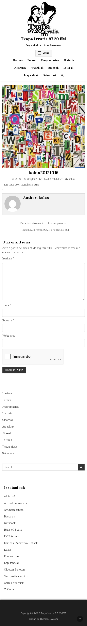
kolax (18, 179)
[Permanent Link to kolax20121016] (43, 126)
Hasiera (18, 60)
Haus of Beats (13, 530)
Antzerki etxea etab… (17, 503)
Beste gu (9, 516)
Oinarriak (20, 67)
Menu (46, 53)
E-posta (8, 321)
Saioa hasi (49, 75)
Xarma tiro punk (14, 583)
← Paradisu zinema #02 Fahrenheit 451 (43, 229)
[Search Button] (62, 75)
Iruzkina (8, 259)
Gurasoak (10, 523)
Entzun (32, 60)
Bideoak (53, 67)
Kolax (72, 179)
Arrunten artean (13, 510)
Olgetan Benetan (14, 569)
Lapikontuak (11, 563)
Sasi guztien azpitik (16, 576)
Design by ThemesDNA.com (43, 619)
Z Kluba (9, 589)
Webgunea (8, 336)
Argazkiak (37, 67)
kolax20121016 (43, 172)
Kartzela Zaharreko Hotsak (21, 543)
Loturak (68, 67)
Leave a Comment (53, 179)
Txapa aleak (30, 75)
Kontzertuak (11, 556)
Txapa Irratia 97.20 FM (43, 38)
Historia (69, 60)
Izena (6, 305)
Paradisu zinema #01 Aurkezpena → (43, 223)
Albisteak (10, 496)
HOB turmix (11, 536)
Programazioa (50, 60)
